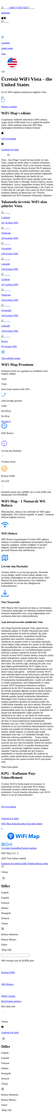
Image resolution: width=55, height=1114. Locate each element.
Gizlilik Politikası (28, 863)
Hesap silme (42, 863)
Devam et (6, 421)
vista (3, 53)
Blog (19, 848)
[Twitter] (3, 845)
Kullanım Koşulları (10, 863)
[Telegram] (10, 845)
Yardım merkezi (29, 848)
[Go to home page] (12, 5)
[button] (27, 869)
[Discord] (7, 845)
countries (5, 43)
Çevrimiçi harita (9, 848)
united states (7, 48)
